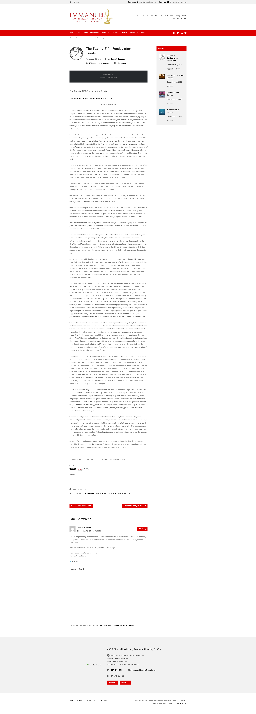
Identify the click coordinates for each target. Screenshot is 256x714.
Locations (103, 700)
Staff (143, 33)
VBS (71, 33)
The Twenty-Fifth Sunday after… (97, 38)
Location (134, 33)
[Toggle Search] (70, 2)
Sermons (106, 33)
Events (115, 33)
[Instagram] (123, 676)
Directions (125, 682)
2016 (104, 493)
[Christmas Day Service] (162, 96)
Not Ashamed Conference (87, 33)
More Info (112, 682)
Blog (95, 700)
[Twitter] (178, 33)
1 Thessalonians (95, 63)
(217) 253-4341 (116, 670)
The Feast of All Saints (82, 506)
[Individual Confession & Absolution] (162, 59)
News (124, 33)
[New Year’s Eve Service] (162, 113)
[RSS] (182, 33)
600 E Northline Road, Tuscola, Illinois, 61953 (134, 649)
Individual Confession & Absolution (172, 58)
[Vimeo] (119, 676)
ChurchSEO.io (181, 703)
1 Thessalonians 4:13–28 (91, 493)
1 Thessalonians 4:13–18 (100, 98)
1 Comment (121, 63)
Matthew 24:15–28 (78, 98)
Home (76, 2)
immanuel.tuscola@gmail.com (144, 670)
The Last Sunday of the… (134, 506)
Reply (143, 529)
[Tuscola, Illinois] (94, 665)
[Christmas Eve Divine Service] (162, 77)
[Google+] (115, 676)
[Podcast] (185, 33)
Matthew (106, 63)
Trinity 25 (82, 489)
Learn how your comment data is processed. (116, 625)
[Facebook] (174, 33)
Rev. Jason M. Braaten (116, 59)
